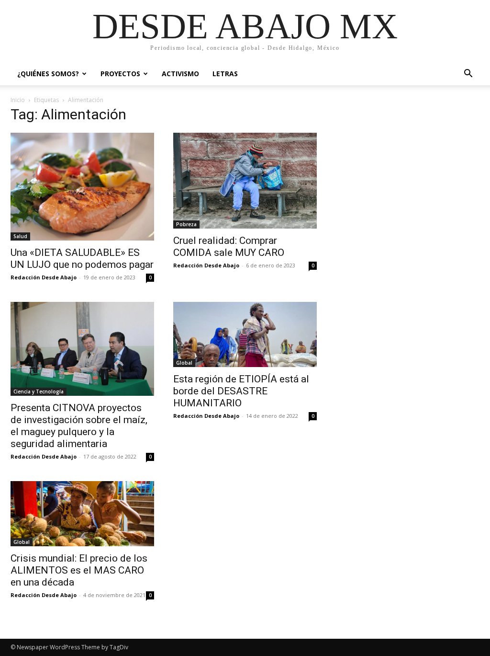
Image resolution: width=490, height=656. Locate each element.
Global (184, 362)
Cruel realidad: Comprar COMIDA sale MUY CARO (228, 246)
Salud (20, 236)
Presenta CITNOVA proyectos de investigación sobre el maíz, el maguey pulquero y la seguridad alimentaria (79, 425)
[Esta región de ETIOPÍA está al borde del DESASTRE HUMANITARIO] (245, 334)
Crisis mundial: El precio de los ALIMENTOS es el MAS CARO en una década (79, 570)
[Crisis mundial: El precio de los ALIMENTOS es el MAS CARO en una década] (82, 513)
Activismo (180, 73)
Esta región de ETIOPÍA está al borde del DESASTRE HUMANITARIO (241, 391)
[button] (468, 74)
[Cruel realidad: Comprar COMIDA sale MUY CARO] (245, 181)
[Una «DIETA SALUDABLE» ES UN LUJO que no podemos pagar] (82, 187)
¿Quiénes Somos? (48, 73)
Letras (225, 73)
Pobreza (186, 224)
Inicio (18, 100)
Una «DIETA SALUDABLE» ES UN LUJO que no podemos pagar (82, 258)
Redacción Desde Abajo (44, 277)
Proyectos (120, 73)
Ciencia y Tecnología (38, 391)
